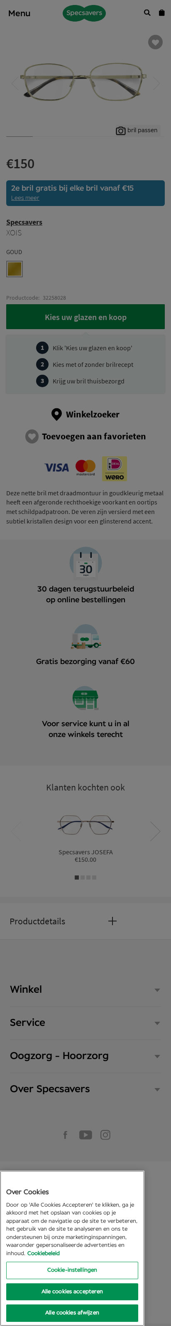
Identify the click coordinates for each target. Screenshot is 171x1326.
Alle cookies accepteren (72, 1291)
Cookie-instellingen (72, 1270)
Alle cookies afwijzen (72, 1313)
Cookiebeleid (43, 1253)
